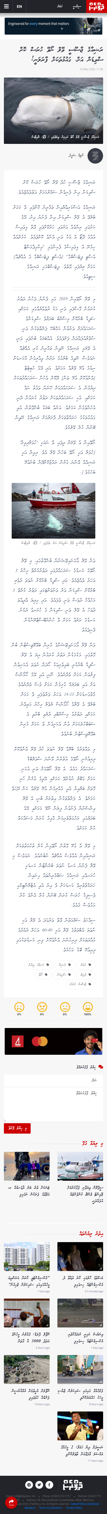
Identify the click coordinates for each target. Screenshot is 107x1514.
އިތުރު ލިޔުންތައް (91, 1234)
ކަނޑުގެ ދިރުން (37, 965)
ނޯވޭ (42, 975)
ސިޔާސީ (77, 6)
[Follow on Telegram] (29, 1485)
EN (19, 6)
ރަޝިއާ (63, 965)
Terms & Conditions (50, 1507)
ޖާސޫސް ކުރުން (79, 984)
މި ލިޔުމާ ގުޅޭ (92, 1144)
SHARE (11, 1505)
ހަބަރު (60, 6)
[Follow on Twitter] (39, 1485)
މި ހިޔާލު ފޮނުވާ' (17, 1128)
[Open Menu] (6, 6)
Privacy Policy (74, 1507)
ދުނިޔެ (85, 975)
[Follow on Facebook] (49, 1485)
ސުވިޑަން (62, 975)
